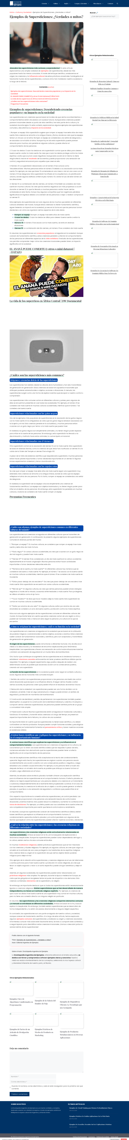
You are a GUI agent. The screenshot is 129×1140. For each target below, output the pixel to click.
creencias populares (45, 233)
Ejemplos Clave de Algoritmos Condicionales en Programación (21, 1002)
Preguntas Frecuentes (19, 104)
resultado (33, 158)
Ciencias (44, 3)
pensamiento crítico (53, 727)
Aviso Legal (114, 1137)
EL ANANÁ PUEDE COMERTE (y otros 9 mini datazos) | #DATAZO (35, 96)
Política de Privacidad (80, 1137)
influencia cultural (37, 76)
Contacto (110, 3)
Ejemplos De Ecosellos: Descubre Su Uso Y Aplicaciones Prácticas (90, 1124)
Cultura (55, 3)
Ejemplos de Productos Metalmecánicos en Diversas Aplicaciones (71, 1034)
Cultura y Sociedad (23, 12)
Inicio (12, 12)
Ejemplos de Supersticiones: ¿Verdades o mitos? (34, 940)
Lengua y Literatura (81, 3)
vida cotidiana (52, 238)
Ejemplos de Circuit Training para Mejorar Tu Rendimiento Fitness (90, 1108)
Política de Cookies (103, 1137)
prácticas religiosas (18, 875)
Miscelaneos (97, 3)
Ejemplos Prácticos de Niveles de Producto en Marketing (44, 1032)
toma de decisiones (18, 804)
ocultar (51, 87)
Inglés (66, 3)
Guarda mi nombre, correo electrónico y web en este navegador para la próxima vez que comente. (47, 1087)
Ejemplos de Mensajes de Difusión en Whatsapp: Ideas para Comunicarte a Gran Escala (104, 174)
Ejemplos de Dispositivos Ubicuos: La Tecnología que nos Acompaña (71, 1005)
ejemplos (45, 71)
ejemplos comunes (24, 919)
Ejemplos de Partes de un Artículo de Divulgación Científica (20, 1032)
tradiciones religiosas (28, 845)
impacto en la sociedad (41, 128)
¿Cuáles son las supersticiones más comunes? (29, 101)
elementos (31, 881)
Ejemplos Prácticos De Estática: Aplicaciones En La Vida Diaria (89, 1116)
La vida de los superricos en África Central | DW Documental (34, 99)
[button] (117, 3)
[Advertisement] (46, 316)
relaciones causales (27, 659)
